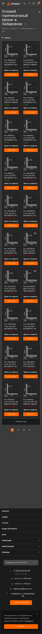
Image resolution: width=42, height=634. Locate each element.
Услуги (5, 523)
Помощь (6, 552)
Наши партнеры (9, 529)
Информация (8, 546)
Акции (5, 517)
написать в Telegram (23, 584)
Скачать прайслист (21, 602)
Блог (4, 535)
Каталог (5, 511)
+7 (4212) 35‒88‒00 (21, 571)
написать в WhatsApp (22, 578)
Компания (6, 540)
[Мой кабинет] (34, 4)
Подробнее (28, 621)
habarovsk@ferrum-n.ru (23, 589)
